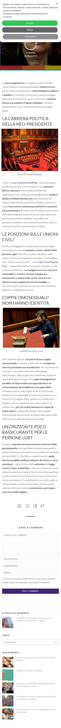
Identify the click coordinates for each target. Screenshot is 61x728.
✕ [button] (57, 3)
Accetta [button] (30, 23)
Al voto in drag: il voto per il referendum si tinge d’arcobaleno (35, 710)
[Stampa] (19, 505)
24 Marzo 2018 (30, 56)
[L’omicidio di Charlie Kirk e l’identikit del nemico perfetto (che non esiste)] (7, 688)
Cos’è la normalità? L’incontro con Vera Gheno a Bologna (35, 659)
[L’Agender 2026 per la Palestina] (7, 675)
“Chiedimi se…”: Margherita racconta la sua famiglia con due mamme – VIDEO (33, 619)
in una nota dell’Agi (27, 182)
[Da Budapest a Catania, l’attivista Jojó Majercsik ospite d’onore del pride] (7, 701)
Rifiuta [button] (30, 30)
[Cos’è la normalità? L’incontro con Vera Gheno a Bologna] (7, 662)
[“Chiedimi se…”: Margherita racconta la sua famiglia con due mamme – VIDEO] (7, 622)
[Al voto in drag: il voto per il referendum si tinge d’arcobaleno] (7, 714)
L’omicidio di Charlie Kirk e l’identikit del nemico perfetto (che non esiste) (35, 684)
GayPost (31, 52)
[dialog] (30, 21)
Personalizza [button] (30, 36)
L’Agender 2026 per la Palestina (29, 670)
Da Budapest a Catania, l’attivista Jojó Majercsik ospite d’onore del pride (36, 697)
